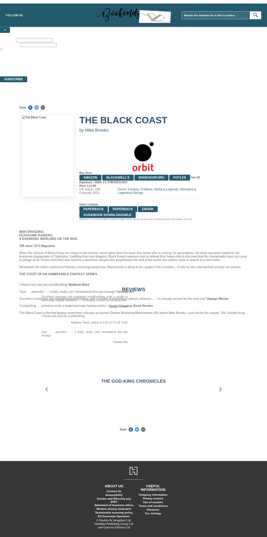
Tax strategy (153, 513)
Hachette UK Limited (40, 60)
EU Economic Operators (114, 516)
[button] (46, 389)
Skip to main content (12, 1)
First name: (7, 40)
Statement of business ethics (114, 505)
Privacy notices (153, 498)
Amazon (90, 177)
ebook (148, 209)
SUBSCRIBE (13, 79)
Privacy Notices (77, 67)
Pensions (153, 509)
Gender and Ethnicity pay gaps (114, 500)
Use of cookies (153, 502)
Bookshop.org (151, 177)
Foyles (179, 177)
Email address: (10, 44)
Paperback (123, 209)
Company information (153, 494)
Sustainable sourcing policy (114, 512)
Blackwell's (118, 177)
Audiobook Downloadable (107, 215)
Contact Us (114, 491)
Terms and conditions (153, 505)
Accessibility (114, 494)
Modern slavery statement (114, 508)
